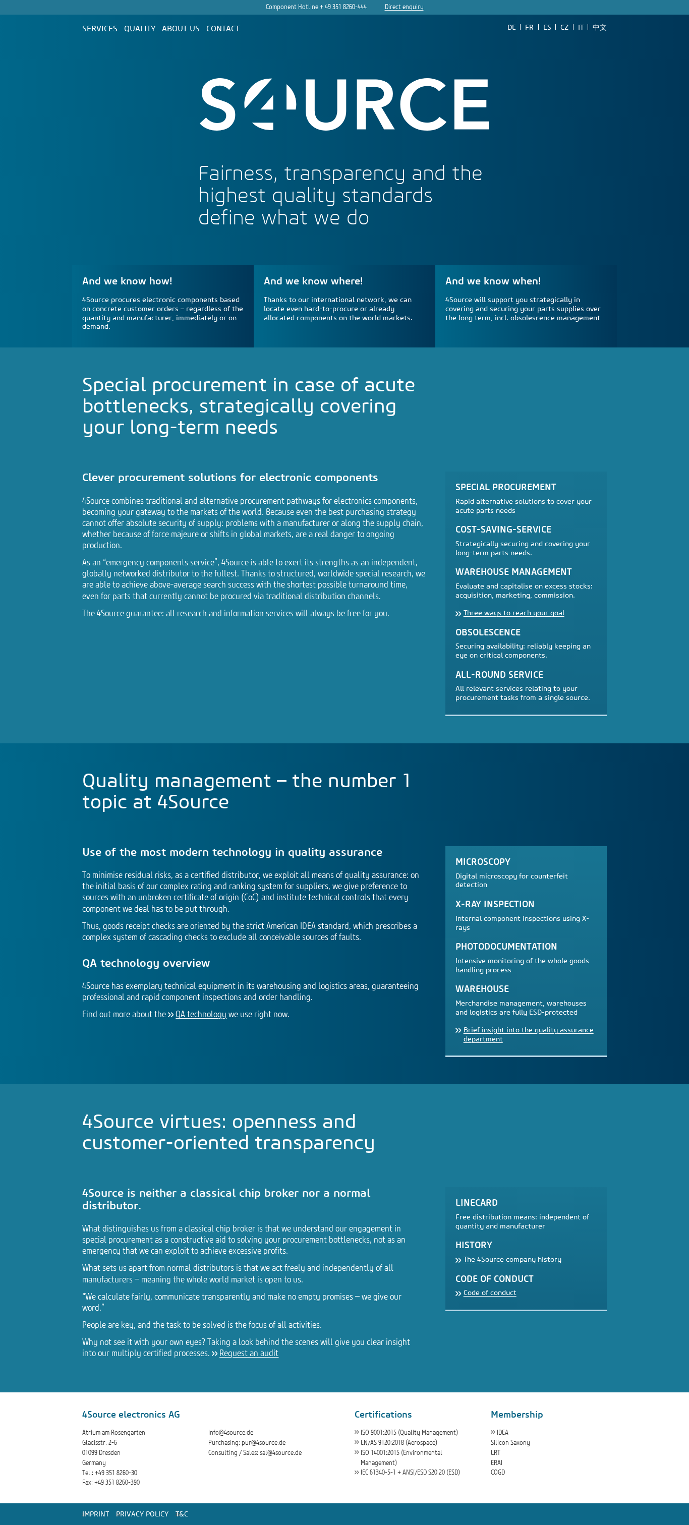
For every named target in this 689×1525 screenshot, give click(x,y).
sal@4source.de (281, 1452)
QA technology (201, 1014)
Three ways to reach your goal (514, 613)
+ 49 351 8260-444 (343, 7)
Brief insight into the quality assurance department (529, 1034)
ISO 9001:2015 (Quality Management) (409, 1432)
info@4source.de (230, 1432)
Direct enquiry (404, 7)
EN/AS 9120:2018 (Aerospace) (399, 1442)
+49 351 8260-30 (116, 1473)
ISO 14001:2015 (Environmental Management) (401, 1457)
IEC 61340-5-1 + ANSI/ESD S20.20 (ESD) (410, 1472)
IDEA (502, 1432)
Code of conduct (490, 1292)
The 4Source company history (512, 1259)
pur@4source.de (263, 1442)
